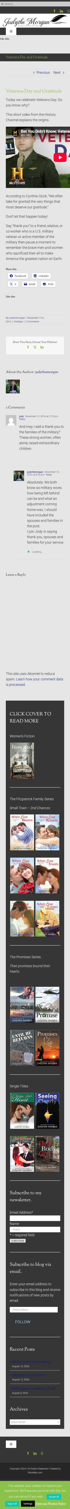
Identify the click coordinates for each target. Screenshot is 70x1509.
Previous (43, 73)
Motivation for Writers (28, 1375)
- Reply (48, 474)
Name (14, 1224)
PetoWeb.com (35, 1472)
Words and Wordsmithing (31, 1362)
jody (21, 416)
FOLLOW (22, 1322)
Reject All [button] (12, 1504)
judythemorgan (17, 318)
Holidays (18, 321)
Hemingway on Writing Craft (33, 1389)
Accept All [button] (54, 1497)
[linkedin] (61, 11)
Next (57, 73)
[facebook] (54, 11)
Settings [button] (27, 1503)
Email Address (21, 1212)
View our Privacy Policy (51, 1503)
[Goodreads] (68, 11)
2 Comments (32, 321)
